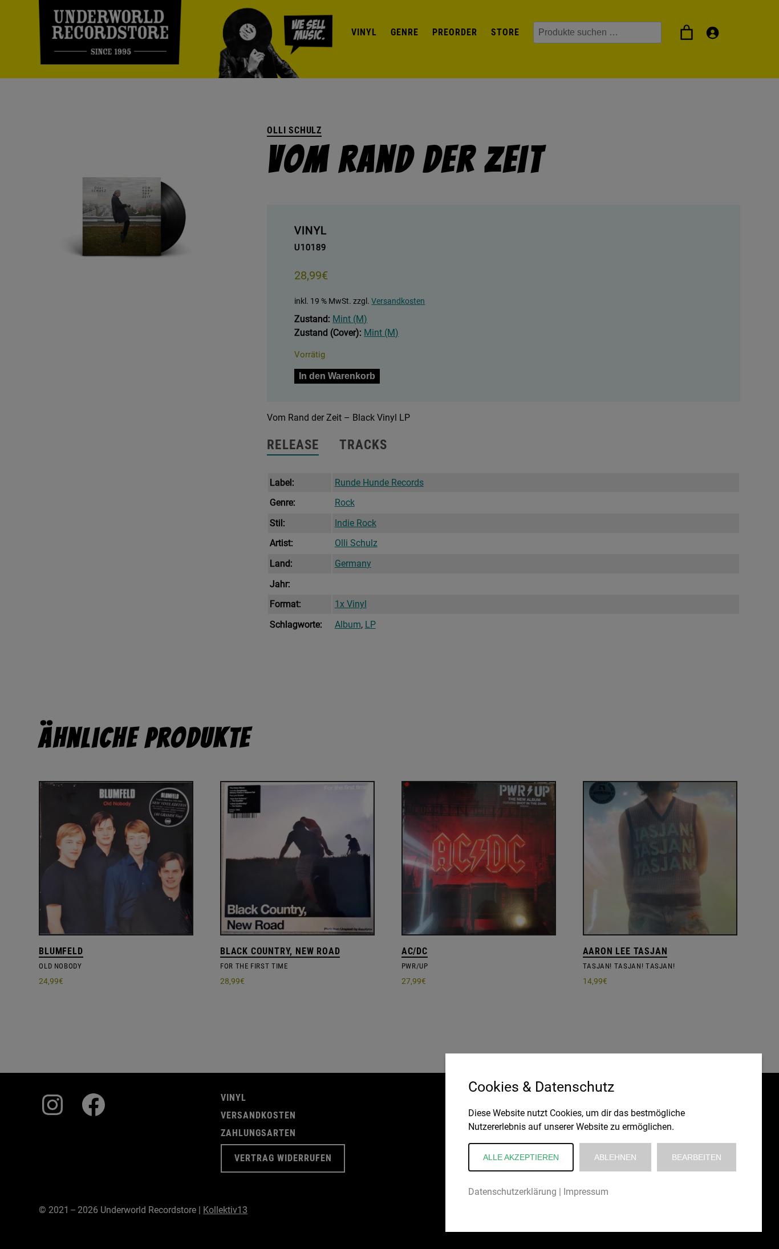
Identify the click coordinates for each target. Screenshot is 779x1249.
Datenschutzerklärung (512, 1191)
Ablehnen (615, 1157)
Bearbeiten (696, 1157)
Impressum (585, 1191)
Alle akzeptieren (521, 1157)
